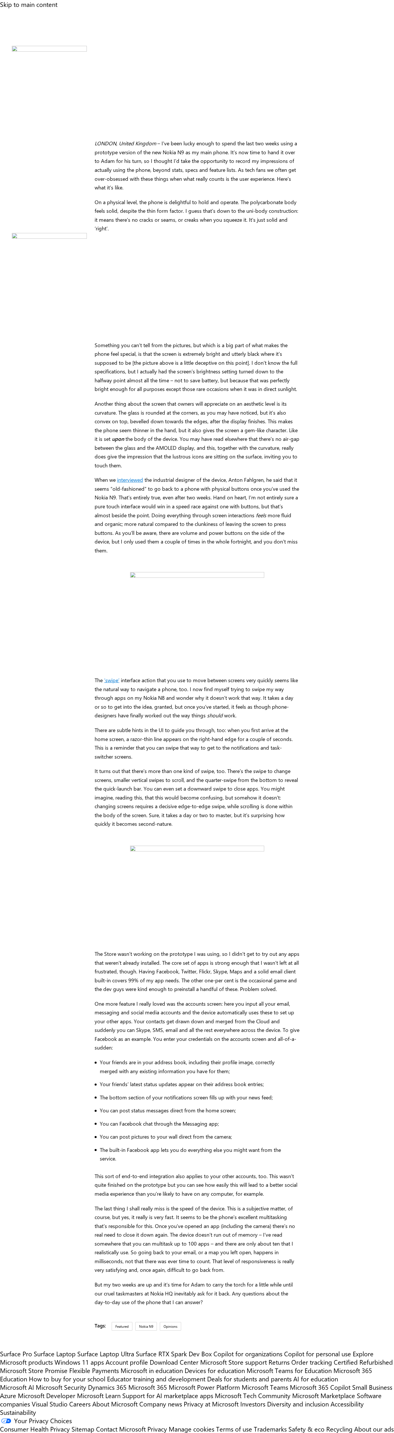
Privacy (158, 1429)
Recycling (339, 1429)
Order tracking (311, 1362)
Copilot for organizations (247, 1353)
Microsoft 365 (147, 1387)
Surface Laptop (55, 1353)
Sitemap (83, 1429)
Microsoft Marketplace (323, 1395)
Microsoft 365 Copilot (320, 1387)
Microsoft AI (17, 1387)
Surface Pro (16, 1353)
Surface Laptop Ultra (105, 1353)
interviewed (130, 479)
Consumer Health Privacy (35, 1429)
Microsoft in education (152, 1370)
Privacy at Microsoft (211, 1404)
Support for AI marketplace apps (167, 1395)
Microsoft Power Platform (204, 1387)
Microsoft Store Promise (33, 1370)
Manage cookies (191, 1429)
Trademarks (270, 1429)
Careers (80, 1404)
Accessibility (347, 1404)
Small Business (372, 1387)
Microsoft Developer (46, 1395)
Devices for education (215, 1370)
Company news (160, 1404)
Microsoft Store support (233, 1362)
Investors (252, 1404)
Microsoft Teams (265, 1387)
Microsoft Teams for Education (289, 1370)
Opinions (170, 1326)
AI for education (315, 1378)
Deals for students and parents (249, 1378)
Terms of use (234, 1429)
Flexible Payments (94, 1370)
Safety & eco (306, 1429)
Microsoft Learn (99, 1395)
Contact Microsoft (121, 1429)
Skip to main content (28, 4)
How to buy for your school (67, 1378)
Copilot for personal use (317, 1353)
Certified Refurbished (363, 1362)
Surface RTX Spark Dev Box (174, 1353)
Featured (122, 1326)
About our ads (374, 1429)
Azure (8, 1395)
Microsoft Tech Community (252, 1395)
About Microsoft (115, 1404)
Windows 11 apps (79, 1362)
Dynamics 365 (107, 1387)
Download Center (174, 1362)
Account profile (127, 1362)
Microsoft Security (61, 1387)
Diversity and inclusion (298, 1404)
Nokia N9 (146, 1326)
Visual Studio (49, 1404)
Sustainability (18, 1412)
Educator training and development (156, 1378)
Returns (279, 1362)
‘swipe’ (111, 680)
